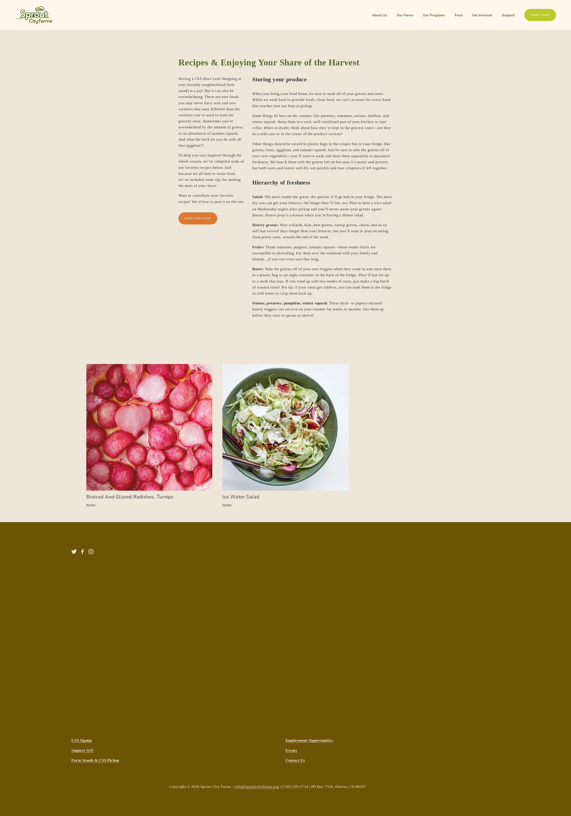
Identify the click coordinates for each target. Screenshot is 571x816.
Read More (90, 505)
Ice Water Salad (240, 496)
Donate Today (540, 15)
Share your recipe (197, 218)
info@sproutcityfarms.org (257, 787)
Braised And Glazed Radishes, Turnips (130, 496)
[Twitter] (74, 551)
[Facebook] (82, 551)
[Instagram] (91, 551)
